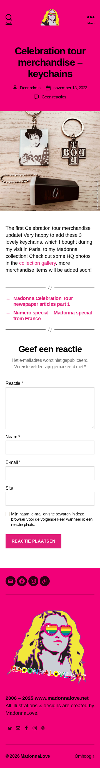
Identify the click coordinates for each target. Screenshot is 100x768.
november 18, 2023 (70, 87)
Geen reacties (54, 97)
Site (9, 488)
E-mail (13, 462)
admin (35, 87)
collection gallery (37, 263)
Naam (13, 436)
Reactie (14, 383)
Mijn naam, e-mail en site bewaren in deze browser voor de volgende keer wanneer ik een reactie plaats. (51, 519)
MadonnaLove (35, 756)
